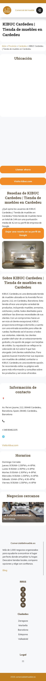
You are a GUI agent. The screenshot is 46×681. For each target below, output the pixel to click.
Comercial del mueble (24, 10)
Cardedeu (22, 46)
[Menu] (39, 10)
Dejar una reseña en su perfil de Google (23, 233)
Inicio (4, 46)
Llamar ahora (23, 169)
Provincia (12, 46)
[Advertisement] (23, 142)
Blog (5, 570)
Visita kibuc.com (23, 181)
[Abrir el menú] (23, 661)
